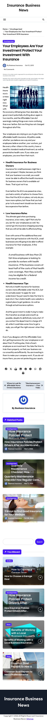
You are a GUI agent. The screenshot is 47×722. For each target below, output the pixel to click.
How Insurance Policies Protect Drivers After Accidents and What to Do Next (23, 445)
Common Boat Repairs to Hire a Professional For (18, 673)
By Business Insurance (15, 65)
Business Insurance (25, 408)
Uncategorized (9, 41)
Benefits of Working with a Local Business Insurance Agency (18, 642)
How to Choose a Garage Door (18, 578)
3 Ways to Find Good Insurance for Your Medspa (23, 513)
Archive (9, 561)
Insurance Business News (23, 7)
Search (40, 542)
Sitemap (30, 719)
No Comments (9, 69)
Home (8, 624)
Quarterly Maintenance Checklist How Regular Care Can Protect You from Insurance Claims (21, 481)
